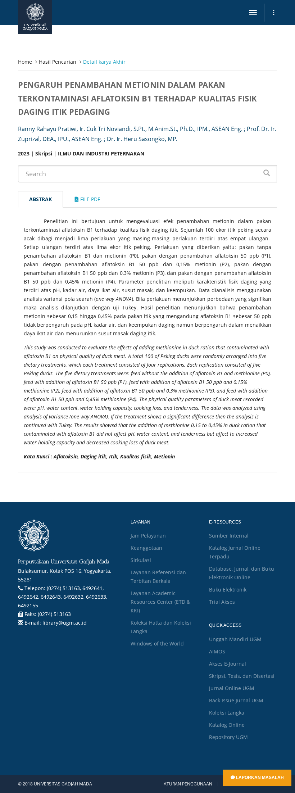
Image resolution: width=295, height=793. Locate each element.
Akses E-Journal (227, 663)
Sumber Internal (229, 535)
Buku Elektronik (227, 589)
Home (25, 61)
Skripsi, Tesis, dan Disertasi (241, 675)
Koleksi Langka (226, 712)
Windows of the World (157, 643)
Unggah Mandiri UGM (235, 639)
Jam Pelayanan (148, 535)
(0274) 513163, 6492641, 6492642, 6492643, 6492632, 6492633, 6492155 (62, 597)
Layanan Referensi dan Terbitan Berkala (158, 576)
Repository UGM (228, 737)
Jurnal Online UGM (231, 688)
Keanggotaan (146, 547)
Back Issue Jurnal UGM (236, 700)
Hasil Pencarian (57, 61)
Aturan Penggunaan (188, 784)
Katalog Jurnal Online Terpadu (234, 552)
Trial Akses (222, 601)
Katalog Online (227, 724)
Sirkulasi (141, 560)
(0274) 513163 (54, 614)
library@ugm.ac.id (64, 622)
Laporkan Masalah (259, 777)
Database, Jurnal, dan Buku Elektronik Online (241, 573)
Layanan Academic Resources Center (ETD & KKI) (160, 602)
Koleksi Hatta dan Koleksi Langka (161, 627)
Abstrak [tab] (40, 199)
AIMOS (217, 651)
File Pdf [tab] (89, 199)
